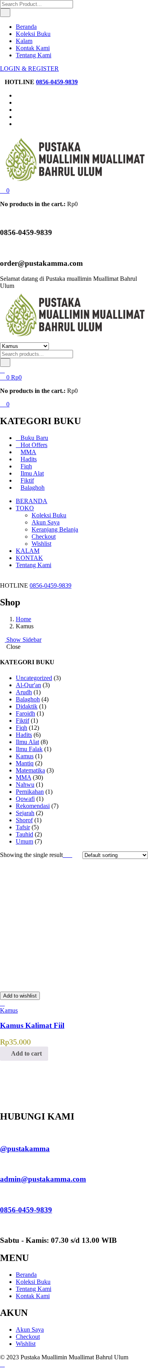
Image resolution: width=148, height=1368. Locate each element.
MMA (28, 452)
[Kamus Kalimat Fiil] (59, 981)
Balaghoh (33, 487)
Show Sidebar (23, 639)
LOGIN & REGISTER (29, 68)
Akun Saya (46, 522)
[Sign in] (2, 370)
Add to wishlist (20, 996)
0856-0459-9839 (57, 82)
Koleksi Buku (33, 33)
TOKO (25, 508)
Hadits (29, 459)
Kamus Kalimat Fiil (32, 1025)
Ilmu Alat (32, 473)
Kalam (24, 41)
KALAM (27, 550)
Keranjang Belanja (55, 529)
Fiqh (26, 466)
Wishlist (41, 543)
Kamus (9, 1010)
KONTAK (29, 557)
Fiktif (27, 480)
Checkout (44, 536)
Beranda (26, 26)
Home (23, 619)
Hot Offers (34, 445)
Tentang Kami (33, 55)
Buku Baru (34, 437)
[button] (4, 190)
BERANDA (31, 501)
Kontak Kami (33, 48)
